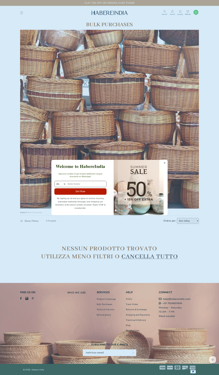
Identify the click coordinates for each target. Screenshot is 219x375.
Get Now (80, 191)
